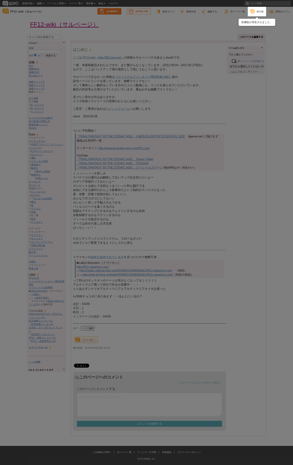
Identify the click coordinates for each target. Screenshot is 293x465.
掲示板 (260, 11)
